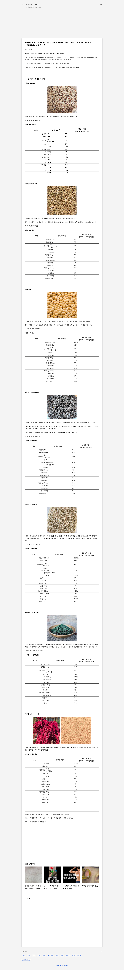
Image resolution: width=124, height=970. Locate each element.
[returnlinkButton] (23, 4)
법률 (57, 956)
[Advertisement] (62, 24)
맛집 (44, 956)
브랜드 (68, 956)
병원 (62, 956)
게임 (29, 956)
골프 (39, 956)
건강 (23, 956)
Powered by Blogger (62, 965)
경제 (34, 956)
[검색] (101, 5)
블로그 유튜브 (76, 956)
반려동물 (50, 956)
